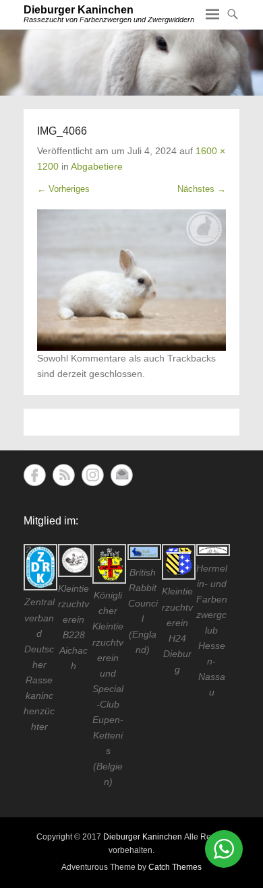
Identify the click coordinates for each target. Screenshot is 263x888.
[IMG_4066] (131, 280)
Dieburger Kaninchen (79, 9)
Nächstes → (201, 189)
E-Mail (122, 475)
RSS (64, 475)
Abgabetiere (97, 166)
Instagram (93, 475)
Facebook (35, 475)
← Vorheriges (63, 189)
